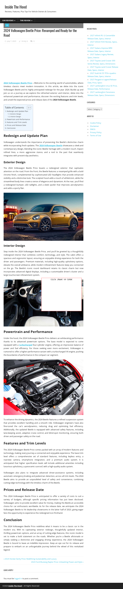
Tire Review (25, 20)
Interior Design (15, 116)
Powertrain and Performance (18, 119)
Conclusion (11, 128)
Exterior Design (15, 114)
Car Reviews (7, 20)
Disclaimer (94, 126)
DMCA (92, 129)
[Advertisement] (43, 62)
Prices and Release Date (16, 125)
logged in (18, 578)
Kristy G (25, 41)
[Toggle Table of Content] (28, 108)
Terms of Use (95, 135)
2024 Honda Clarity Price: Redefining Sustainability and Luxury (31, 559)
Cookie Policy (95, 123)
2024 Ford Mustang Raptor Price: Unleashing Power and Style (56, 562)
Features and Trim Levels (17, 122)
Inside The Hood (16, 7)
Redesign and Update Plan (17, 111)
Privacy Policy (95, 132)
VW (7, 25)
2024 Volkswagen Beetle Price (18, 83)
